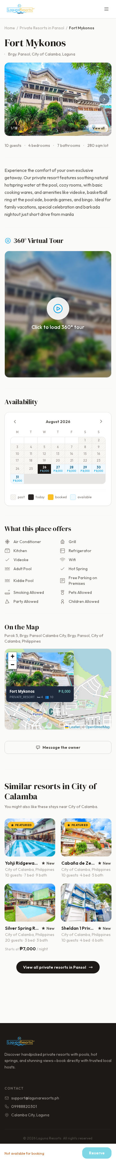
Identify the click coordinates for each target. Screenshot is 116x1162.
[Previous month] (15, 421)
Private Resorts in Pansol (42, 27)
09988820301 (24, 1106)
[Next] (104, 99)
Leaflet (74, 726)
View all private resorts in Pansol (54, 967)
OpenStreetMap (98, 726)
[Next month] (101, 421)
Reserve (97, 1153)
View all (98, 128)
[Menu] (106, 9)
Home (10, 27)
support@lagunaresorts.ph (35, 1098)
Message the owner (61, 747)
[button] (50, 709)
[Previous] (12, 99)
